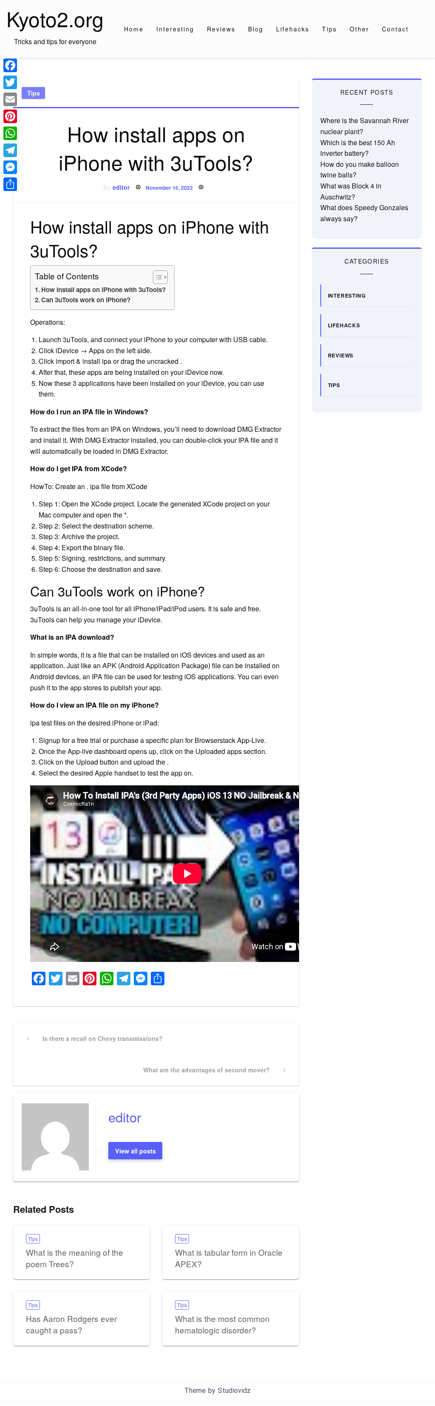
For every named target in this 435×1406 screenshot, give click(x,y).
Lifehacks (292, 29)
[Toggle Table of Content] (156, 277)
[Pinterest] (10, 116)
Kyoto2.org (55, 18)
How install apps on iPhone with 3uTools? (103, 289)
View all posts (135, 1151)
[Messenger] (10, 167)
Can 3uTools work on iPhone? (85, 299)
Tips (329, 29)
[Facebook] (10, 65)
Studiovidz (234, 1390)
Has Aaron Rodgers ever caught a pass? (71, 1324)
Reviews (221, 29)
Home (134, 29)
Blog (255, 29)
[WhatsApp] (10, 133)
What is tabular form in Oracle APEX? (228, 1257)
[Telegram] (10, 150)
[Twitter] (10, 82)
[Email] (10, 99)
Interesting (175, 29)
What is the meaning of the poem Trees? (74, 1257)
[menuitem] (134, 28)
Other (359, 29)
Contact (395, 29)
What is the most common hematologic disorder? (222, 1324)
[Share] (10, 184)
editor (121, 187)
